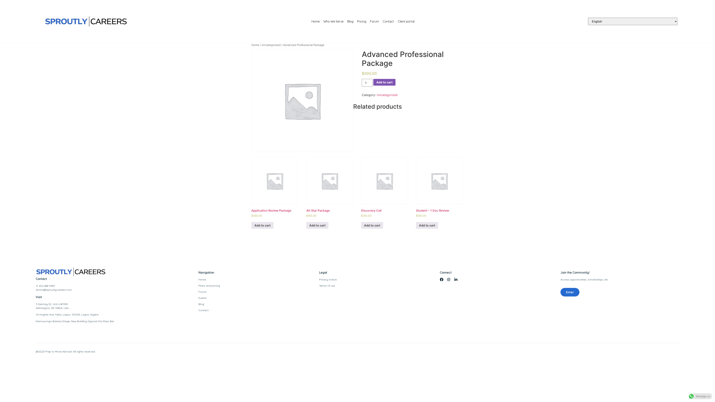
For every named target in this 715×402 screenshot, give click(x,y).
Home (316, 21)
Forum (374, 21)
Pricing (361, 21)
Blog (350, 21)
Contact (388, 21)
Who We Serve (333, 21)
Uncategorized (271, 45)
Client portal (406, 21)
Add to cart (384, 82)
